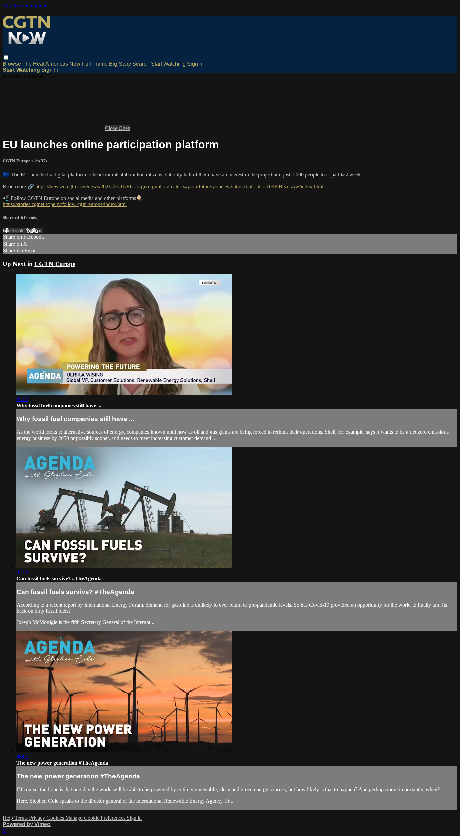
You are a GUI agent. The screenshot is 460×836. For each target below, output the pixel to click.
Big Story (120, 64)
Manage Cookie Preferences (96, 818)
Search (141, 64)
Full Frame (95, 64)
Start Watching (169, 64)
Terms (21, 818)
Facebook (14, 230)
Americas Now (63, 64)
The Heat (33, 64)
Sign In (49, 70)
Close (112, 128)
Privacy (37, 818)
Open (124, 128)
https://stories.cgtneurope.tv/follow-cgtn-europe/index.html (65, 204)
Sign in (195, 64)
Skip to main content (24, 5)
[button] (6, 57)
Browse (12, 64)
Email (36, 230)
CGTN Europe (17, 160)
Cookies (55, 818)
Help (8, 818)
